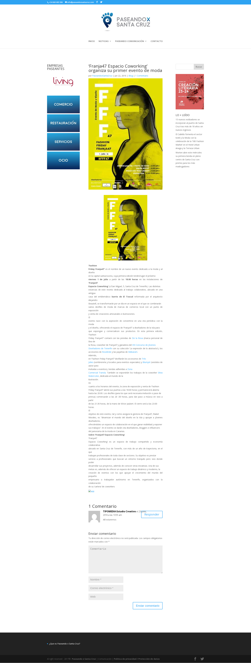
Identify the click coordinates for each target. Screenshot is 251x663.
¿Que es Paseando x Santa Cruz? (64, 643)
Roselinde (106, 352)
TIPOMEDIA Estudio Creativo (119, 511)
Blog (131, 75)
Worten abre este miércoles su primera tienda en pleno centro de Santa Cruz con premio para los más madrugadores (189, 159)
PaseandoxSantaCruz (102, 75)
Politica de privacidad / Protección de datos (137, 658)
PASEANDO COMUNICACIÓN (129, 41)
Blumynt (146, 362)
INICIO (91, 41)
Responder (151, 514)
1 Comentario (141, 75)
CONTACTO (157, 41)
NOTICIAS (104, 41)
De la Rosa (137, 338)
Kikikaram (132, 352)
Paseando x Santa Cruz (84, 658)
